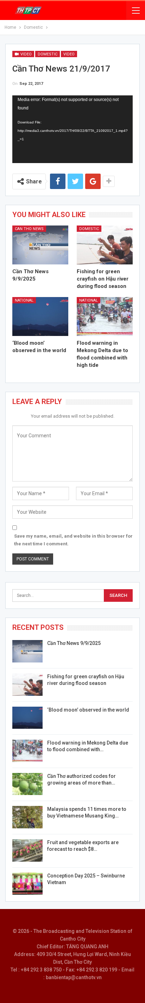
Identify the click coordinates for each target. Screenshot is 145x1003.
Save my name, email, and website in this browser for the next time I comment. (73, 539)
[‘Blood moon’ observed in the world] (40, 316)
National (24, 300)
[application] (72, 129)
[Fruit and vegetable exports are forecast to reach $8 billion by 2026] (27, 850)
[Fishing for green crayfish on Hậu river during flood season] (105, 244)
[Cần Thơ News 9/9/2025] (40, 244)
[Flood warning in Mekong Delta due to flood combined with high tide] (105, 316)
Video (25, 54)
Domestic (47, 54)
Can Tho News (29, 229)
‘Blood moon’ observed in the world (88, 710)
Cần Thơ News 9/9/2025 (74, 643)
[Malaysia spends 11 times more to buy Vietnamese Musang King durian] (27, 817)
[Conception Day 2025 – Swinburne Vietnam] (27, 884)
